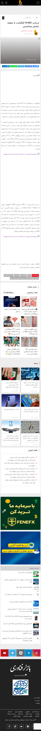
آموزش (37, 716)
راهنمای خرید (19, 712)
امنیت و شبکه (11, 714)
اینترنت (37, 714)
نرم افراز (20, 714)
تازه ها (10, 712)
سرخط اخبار (35, 712)
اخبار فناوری (28, 18)
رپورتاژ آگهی (16, 716)
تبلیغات (38, 703)
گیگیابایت (23, 275)
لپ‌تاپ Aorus (9, 275)
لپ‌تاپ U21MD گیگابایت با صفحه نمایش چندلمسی (24, 278)
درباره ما (37, 700)
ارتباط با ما (37, 698)
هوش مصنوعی (27, 716)
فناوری (27, 712)
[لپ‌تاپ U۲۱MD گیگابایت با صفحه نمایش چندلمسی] (20, 50)
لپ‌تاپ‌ (17, 275)
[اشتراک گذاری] (6, 3)
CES (29, 275)
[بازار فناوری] (20, 3)
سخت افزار (29, 714)
